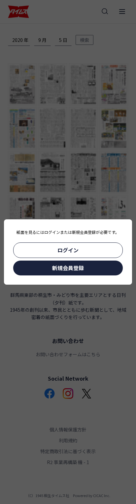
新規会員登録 (68, 268)
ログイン (68, 250)
